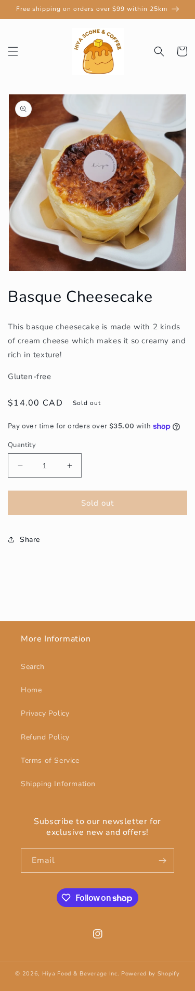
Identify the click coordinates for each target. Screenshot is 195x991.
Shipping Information (58, 784)
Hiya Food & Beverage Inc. (81, 974)
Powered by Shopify (150, 974)
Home (31, 690)
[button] (13, 51)
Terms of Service (50, 760)
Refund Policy (45, 737)
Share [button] (30, 540)
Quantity (22, 445)
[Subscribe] (162, 860)
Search (33, 667)
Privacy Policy (45, 713)
